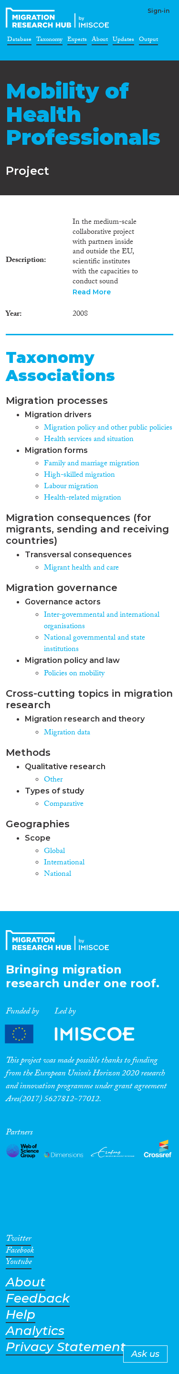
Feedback (38, 1298)
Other (53, 780)
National (57, 874)
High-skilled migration (79, 475)
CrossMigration (59, 18)
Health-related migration (82, 498)
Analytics (35, 1331)
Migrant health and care (81, 568)
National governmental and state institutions (94, 644)
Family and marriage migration (91, 464)
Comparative (64, 804)
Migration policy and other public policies (108, 428)
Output (148, 41)
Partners (78, 1034)
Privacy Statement (66, 1347)
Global (54, 851)
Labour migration (71, 487)
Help (20, 1314)
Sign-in (158, 10)
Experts (77, 41)
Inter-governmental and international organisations (101, 621)
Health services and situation (89, 439)
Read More (92, 292)
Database (19, 41)
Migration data (67, 733)
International (64, 863)
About (100, 41)
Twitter (18, 1240)
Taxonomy (49, 41)
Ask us (145, 1354)
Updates (123, 41)
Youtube (19, 1263)
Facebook (20, 1252)
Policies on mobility (74, 674)
